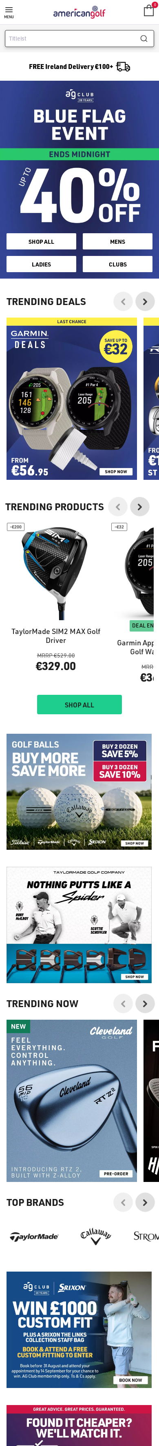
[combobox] (79, 38)
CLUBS (118, 264)
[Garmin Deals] (72, 399)
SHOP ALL (41, 241)
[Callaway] (96, 1236)
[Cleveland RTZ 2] (72, 1101)
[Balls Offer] (79, 792)
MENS (117, 241)
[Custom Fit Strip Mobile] (79, 1330)
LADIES (41, 264)
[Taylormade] (34, 1236)
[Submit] (147, 38)
